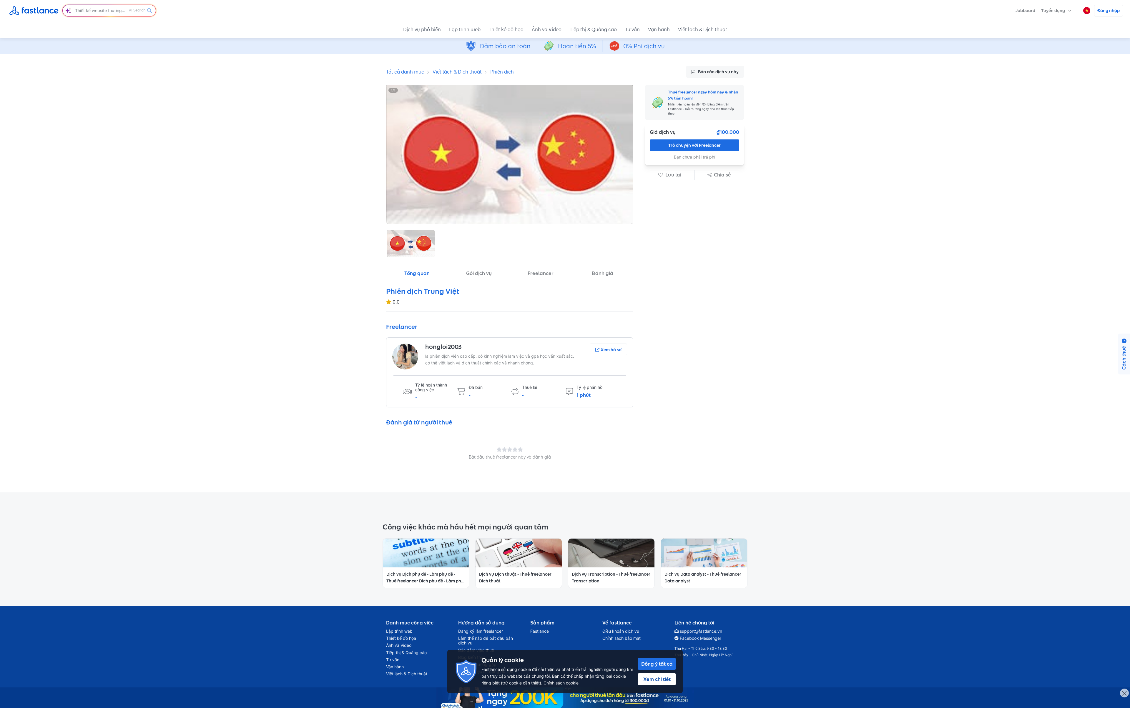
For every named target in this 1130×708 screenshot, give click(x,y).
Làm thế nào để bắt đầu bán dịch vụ (485, 640)
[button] (1056, 10)
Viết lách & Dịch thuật (702, 29)
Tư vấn (632, 29)
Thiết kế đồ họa (506, 29)
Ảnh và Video (546, 29)
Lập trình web (465, 29)
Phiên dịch (502, 71)
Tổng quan (417, 273)
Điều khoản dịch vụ (620, 631)
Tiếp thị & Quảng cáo (593, 29)
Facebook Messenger (700, 638)
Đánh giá (602, 273)
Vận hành (659, 29)
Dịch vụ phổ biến (422, 29)
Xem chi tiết (657, 679)
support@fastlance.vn (701, 631)
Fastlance (539, 631)
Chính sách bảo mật (621, 638)
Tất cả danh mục (405, 71)
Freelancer (541, 273)
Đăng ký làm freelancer (480, 631)
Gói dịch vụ (479, 273)
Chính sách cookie (561, 682)
